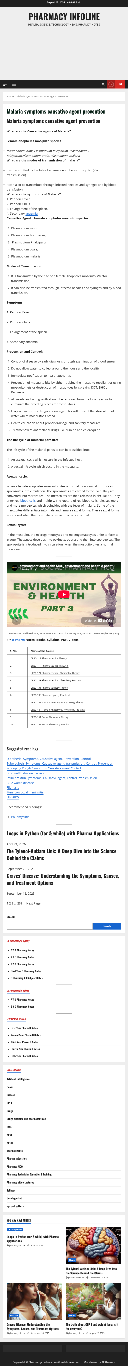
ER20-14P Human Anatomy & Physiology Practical (58, 709)
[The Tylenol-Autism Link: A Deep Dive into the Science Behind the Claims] (93, 1245)
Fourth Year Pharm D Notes (25, 1049)
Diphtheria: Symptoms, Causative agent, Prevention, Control (49, 759)
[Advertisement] (64, 53)
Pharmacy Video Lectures (20, 1182)
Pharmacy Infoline (64, 16)
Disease (11, 1095)
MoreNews (90, 1362)
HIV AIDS (13, 797)
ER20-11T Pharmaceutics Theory (49, 658)
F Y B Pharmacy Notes (22, 950)
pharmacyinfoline (17, 1245)
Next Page (33, 903)
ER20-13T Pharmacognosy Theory (49, 687)
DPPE (9, 1103)
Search (11, 917)
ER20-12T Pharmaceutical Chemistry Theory (55, 673)
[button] (5, 84)
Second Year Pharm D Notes (26, 1035)
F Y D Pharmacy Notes (22, 999)
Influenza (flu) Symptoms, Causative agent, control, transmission (52, 778)
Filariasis (13, 787)
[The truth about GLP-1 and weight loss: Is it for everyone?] (93, 1301)
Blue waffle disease (20, 783)
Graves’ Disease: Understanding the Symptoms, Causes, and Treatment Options (33, 1326)
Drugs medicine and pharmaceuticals (26, 1119)
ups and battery (15, 1206)
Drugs (10, 1111)
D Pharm (18, 640)
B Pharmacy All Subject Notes (27, 978)
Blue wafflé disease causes (25, 773)
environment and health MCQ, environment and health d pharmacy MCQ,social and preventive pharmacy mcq (64, 633)
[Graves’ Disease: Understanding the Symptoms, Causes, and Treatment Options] (34, 1301)
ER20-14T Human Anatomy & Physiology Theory (57, 702)
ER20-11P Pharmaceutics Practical (49, 665)
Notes (10, 1143)
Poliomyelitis (20, 817)
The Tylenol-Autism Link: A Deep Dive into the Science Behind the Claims (91, 1270)
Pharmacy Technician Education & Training (29, 1174)
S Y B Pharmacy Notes (22, 957)
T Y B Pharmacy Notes (22, 964)
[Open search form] (103, 84)
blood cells (28, 501)
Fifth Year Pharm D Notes (24, 1056)
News (9, 1135)
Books (10, 1087)
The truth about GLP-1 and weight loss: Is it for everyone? (92, 1326)
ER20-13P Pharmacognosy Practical (50, 695)
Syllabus (11, 1190)
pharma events (15, 1151)
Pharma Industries (17, 1158)
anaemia (32, 213)
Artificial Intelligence (18, 1079)
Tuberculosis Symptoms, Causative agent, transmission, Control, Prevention (60, 763)
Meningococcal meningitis (25, 792)
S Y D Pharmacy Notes (22, 1007)
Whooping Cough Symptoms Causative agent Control (44, 768)
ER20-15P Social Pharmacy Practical (50, 724)
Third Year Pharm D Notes (24, 1042)
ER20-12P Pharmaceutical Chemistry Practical (56, 680)
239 (19, 903)
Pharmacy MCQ (15, 1166)
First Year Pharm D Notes (24, 1028)
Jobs (9, 1127)
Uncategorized (14, 1198)
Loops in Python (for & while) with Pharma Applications (33, 1238)
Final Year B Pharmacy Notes (26, 971)
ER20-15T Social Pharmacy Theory (49, 717)
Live (120, 84)
